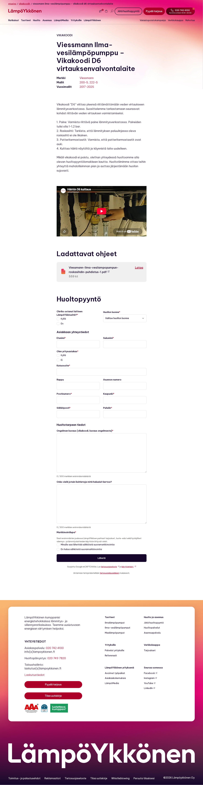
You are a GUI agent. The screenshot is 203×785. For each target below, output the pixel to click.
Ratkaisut (13, 20)
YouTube (148, 683)
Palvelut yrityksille (114, 650)
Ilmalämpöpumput (115, 622)
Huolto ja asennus (154, 617)
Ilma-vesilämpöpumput (117, 627)
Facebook (149, 673)
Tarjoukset (149, 650)
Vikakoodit (24, 3)
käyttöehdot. (128, 566)
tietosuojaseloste (109, 566)
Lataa (139, 267)
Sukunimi (108, 338)
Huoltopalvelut (152, 627)
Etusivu (12, 3)
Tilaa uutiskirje (98, 778)
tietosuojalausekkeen (109, 573)
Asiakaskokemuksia (115, 678)
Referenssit (111, 655)
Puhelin (107, 407)
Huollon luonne (111, 312)
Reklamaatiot (52, 778)
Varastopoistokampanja (153, 20)
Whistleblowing (120, 778)
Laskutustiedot (34, 675)
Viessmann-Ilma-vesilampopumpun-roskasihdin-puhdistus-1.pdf (93, 270)
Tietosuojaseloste (75, 778)
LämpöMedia (61, 20)
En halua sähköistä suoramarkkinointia (81, 549)
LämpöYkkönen (92, 20)
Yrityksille (76, 20)
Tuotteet (26, 20)
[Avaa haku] (112, 11)
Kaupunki (108, 393)
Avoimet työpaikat (115, 673)
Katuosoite (63, 365)
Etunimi (60, 338)
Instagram (149, 678)
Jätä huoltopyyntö (154, 622)
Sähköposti (63, 407)
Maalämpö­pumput (115, 632)
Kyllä (63, 318)
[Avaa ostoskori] (106, 11)
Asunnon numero (112, 379)
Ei (62, 360)
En (62, 323)
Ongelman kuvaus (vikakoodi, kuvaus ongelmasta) (84, 430)
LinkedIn (148, 688)
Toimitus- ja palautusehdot (24, 778)
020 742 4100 (55, 648)
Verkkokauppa (175, 20)
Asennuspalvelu (152, 632)
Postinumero (64, 393)
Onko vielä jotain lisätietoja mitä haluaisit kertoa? (84, 481)
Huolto (36, 20)
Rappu (60, 379)
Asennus (47, 20)
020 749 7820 (56, 658)
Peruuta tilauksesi (144, 778)
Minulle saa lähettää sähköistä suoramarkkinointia (87, 544)
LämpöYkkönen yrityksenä (119, 667)
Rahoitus (190, 20)
